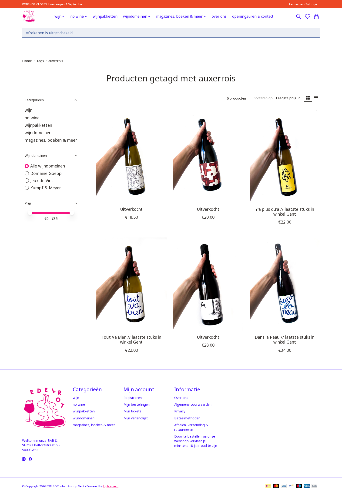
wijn (28, 110)
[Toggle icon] (298, 16)
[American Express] (307, 486)
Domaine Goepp (46, 173)
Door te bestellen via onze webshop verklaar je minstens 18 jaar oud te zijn (195, 441)
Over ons (181, 397)
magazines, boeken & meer (51, 140)
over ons (219, 16)
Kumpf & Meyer (45, 188)
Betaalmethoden (187, 418)
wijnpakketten (105, 16)
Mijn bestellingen (137, 404)
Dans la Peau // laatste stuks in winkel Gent (285, 339)
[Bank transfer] (315, 486)
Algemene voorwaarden (192, 404)
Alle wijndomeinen (47, 166)
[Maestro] (299, 486)
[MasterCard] (276, 486)
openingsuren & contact (252, 16)
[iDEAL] (268, 486)
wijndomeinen (38, 132)
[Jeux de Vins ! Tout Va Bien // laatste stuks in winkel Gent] (131, 284)
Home (27, 60)
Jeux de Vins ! (42, 180)
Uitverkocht (131, 209)
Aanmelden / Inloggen (303, 4)
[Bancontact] (291, 486)
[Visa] (284, 486)
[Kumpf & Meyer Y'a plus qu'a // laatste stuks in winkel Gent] (285, 156)
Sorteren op (263, 98)
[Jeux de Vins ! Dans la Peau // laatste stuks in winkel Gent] (285, 284)
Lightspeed (110, 486)
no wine (32, 117)
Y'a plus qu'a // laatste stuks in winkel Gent (284, 211)
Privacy (179, 411)
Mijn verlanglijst (136, 418)
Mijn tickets (132, 411)
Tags (40, 60)
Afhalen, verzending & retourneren (191, 427)
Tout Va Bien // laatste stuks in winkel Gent (131, 339)
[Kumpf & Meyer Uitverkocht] (208, 284)
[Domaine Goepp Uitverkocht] (131, 156)
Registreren (133, 397)
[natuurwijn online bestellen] (28, 16)
